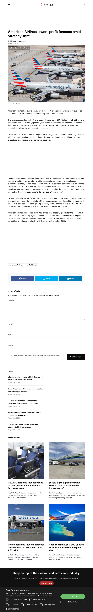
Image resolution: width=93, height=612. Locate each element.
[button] (9, 4)
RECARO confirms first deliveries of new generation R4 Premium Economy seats (25, 485)
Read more (48, 596)
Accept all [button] (73, 596)
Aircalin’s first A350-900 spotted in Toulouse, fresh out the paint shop (66, 547)
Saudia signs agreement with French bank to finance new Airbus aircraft (64, 485)
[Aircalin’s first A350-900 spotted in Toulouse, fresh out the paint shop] (67, 522)
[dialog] (46, 599)
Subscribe (46, 583)
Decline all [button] (72, 602)
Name (10, 324)
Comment (11, 301)
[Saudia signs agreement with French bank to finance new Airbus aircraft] (67, 460)
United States (32, 265)
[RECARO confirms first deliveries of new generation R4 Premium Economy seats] (26, 460)
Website (10, 345)
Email (9, 334)
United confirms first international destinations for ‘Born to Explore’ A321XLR (26, 547)
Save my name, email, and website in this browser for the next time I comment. (35, 356)
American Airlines (16, 265)
